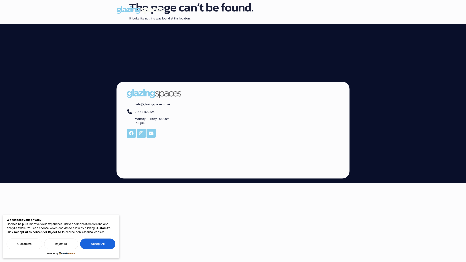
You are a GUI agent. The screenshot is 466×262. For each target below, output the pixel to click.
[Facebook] (131, 133)
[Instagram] (141, 133)
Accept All (98, 244)
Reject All (61, 244)
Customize (24, 244)
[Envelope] (151, 133)
